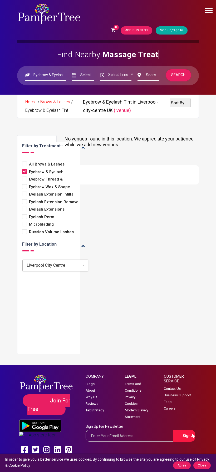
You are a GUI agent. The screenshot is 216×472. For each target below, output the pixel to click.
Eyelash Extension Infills (51, 194)
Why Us (91, 397)
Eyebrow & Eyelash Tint (50, 172)
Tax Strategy (95, 410)
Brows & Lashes (55, 101)
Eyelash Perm (41, 217)
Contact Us (172, 389)
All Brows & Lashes (47, 164)
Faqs (167, 402)
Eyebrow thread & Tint (50, 179)
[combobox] (55, 265)
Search (178, 75)
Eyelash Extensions (47, 209)
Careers (169, 408)
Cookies (131, 404)
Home (31, 101)
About (90, 390)
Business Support (177, 395)
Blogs (90, 384)
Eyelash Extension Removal (54, 202)
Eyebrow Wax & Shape (49, 187)
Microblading (41, 224)
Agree (182, 465)
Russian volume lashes (51, 232)
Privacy (130, 397)
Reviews (92, 404)
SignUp (189, 436)
